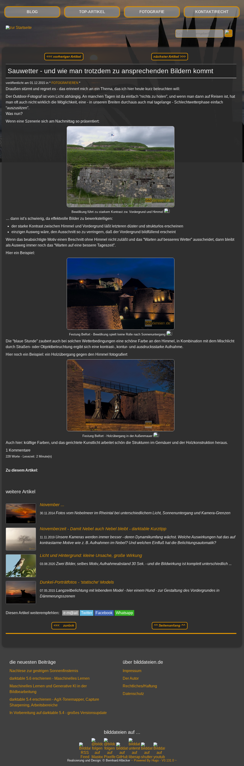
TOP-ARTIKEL (92, 12)
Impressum (132, 671)
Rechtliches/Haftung (140, 686)
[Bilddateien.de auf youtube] (159, 750)
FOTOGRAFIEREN (64, 83)
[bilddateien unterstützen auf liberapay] (134, 748)
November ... (52, 504)
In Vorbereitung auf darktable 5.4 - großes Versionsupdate (58, 713)
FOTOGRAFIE (151, 12)
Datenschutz (133, 694)
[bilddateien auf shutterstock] (146, 750)
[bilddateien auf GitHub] (122, 750)
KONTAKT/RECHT (212, 12)
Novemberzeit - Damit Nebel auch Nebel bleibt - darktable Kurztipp (103, 528)
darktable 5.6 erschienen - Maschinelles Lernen (50, 678)
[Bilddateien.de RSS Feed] (85, 757)
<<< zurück (64, 625)
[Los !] (228, 33)
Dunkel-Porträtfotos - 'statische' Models (77, 582)
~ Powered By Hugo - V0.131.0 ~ (154, 760)
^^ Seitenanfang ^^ (169, 625)
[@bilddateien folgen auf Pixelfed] (109, 748)
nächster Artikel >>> (169, 56)
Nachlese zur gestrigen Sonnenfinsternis (44, 671)
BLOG (32, 12)
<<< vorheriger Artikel (63, 56)
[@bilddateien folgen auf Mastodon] (97, 748)
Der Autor (131, 678)
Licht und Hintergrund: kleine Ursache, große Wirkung (91, 555)
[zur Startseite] (19, 28)
